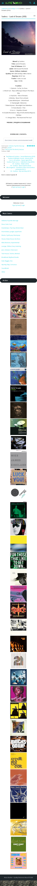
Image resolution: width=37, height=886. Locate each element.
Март (14, 8)
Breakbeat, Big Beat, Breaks (10, 257)
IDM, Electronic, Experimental (10, 242)
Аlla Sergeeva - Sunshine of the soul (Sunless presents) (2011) (20, 168)
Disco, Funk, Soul (7, 224)
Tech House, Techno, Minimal (11, 253)
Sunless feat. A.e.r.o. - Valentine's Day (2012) (20, 162)
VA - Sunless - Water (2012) (20, 164)
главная (4, 8)
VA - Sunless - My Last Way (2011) (20, 171)
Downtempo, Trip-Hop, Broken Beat (12, 228)
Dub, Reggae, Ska (7, 261)
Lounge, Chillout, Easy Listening (11, 246)
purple (10, 147)
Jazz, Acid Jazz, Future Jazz (10, 250)
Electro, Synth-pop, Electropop (11, 235)
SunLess (21, 149)
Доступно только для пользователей (18, 140)
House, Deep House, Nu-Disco (11, 239)
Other (3, 272)
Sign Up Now (16, 187)
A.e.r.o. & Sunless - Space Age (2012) (20, 160)
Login (23, 187)
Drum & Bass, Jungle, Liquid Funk (12, 231)
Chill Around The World (11, 149)
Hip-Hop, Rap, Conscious (9, 264)
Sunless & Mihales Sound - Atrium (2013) (20, 158)
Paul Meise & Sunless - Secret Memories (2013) (20, 156)
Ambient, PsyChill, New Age (16, 146)
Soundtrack (5, 268)
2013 (9, 8)
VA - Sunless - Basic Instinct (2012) (20, 166)
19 (17, 8)
